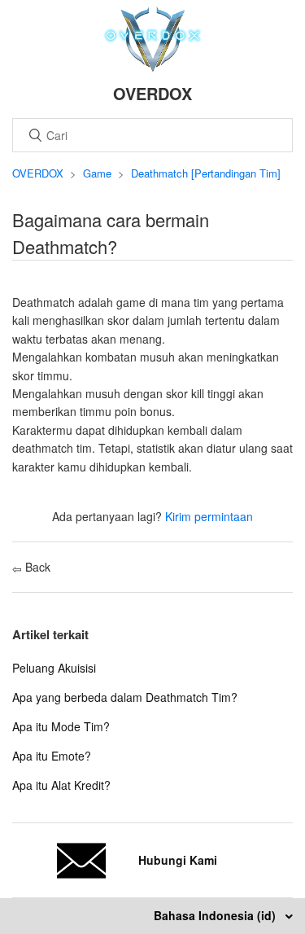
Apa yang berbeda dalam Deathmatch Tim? (124, 697)
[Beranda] (152, 67)
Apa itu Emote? (51, 756)
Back (36, 567)
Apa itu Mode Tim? (61, 726)
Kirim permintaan (209, 516)
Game (97, 173)
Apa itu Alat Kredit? (61, 785)
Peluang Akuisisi (54, 668)
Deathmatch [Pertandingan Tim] (206, 173)
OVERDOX (37, 173)
